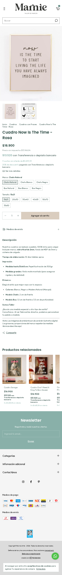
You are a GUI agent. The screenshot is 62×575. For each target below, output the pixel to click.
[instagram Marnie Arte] (23, 481)
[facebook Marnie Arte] (31, 481)
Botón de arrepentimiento (31, 554)
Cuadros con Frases (28, 124)
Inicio (4, 124)
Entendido (40, 569)
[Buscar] (56, 21)
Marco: (12, 177)
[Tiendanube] (31, 558)
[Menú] (4, 9)
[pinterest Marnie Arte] (39, 481)
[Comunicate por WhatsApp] (55, 556)
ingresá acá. (49, 550)
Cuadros (13, 124)
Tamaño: (8, 194)
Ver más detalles (12, 171)
